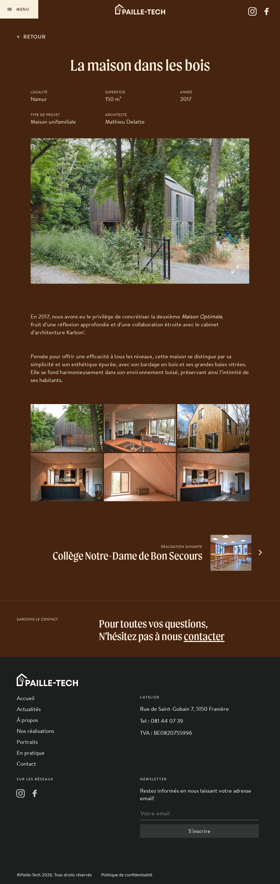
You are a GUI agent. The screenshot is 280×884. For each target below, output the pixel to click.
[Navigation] (19, 9)
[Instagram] (252, 11)
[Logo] (140, 9)
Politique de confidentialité (126, 875)
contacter (204, 636)
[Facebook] (266, 11)
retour (31, 36)
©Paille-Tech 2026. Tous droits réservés (55, 875)
